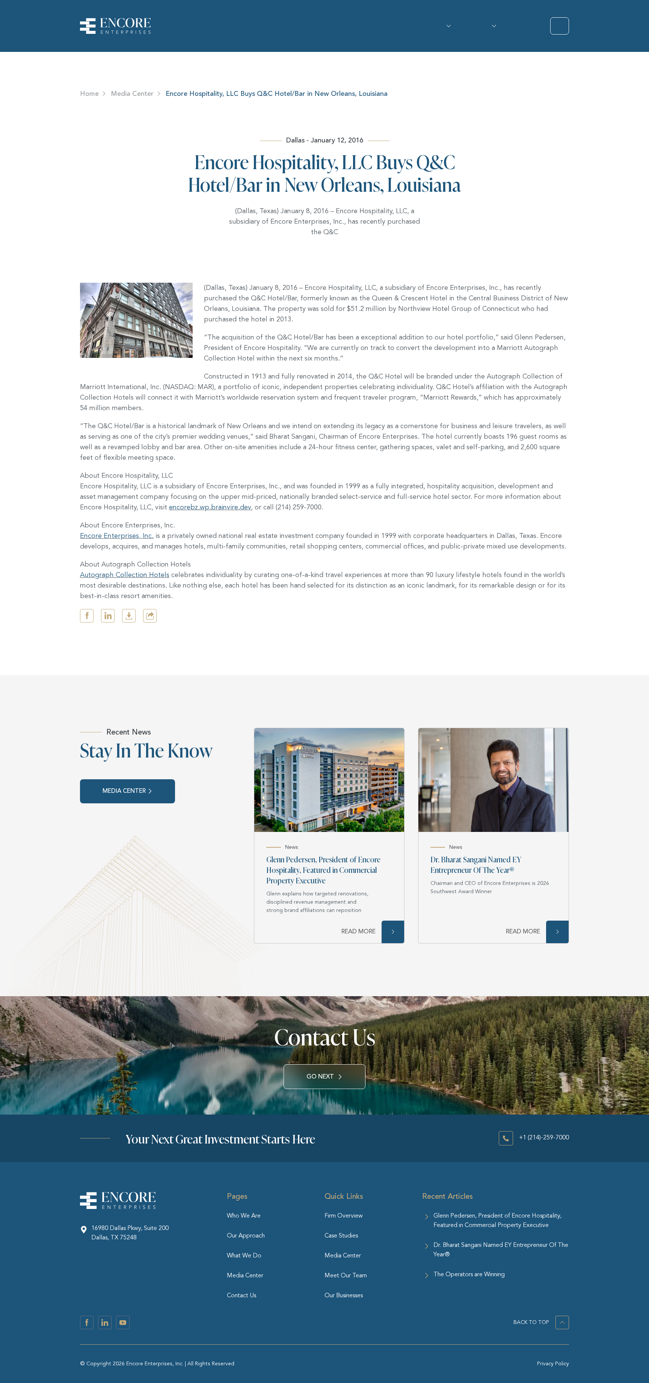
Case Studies (341, 1236)
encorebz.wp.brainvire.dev (210, 507)
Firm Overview (343, 1216)
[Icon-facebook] (87, 1322)
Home (89, 93)
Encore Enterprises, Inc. (117, 536)
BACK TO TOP (531, 1322)
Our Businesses (343, 1296)
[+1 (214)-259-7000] (506, 1138)
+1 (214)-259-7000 (544, 1138)
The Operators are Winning (469, 1275)
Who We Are (446, 26)
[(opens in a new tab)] (329, 780)
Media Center (132, 93)
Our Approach (246, 1236)
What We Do (491, 26)
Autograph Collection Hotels (124, 575)
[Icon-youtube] (123, 1322)
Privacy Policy (553, 1363)
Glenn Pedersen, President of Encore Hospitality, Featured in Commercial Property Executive (323, 869)
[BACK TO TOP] (562, 1322)
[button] (87, 616)
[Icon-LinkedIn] (105, 1322)
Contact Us (241, 1296)
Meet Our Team (345, 1276)
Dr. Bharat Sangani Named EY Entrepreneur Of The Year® (475, 864)
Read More (358, 931)
